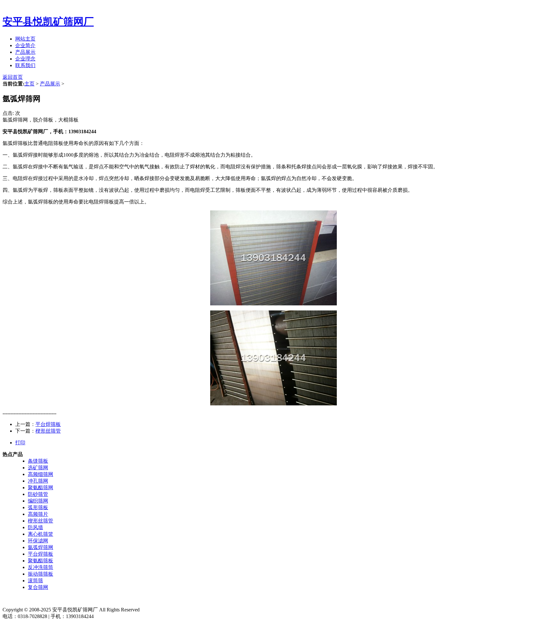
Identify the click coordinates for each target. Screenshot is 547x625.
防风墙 (35, 527)
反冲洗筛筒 (40, 567)
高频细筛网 (40, 474)
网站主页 (25, 38)
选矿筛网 (38, 467)
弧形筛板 (38, 507)
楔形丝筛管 (48, 431)
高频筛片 (38, 514)
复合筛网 (38, 587)
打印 (20, 442)
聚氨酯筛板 (40, 560)
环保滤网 (38, 540)
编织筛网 (38, 500)
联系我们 (25, 65)
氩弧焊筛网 (40, 547)
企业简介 (25, 45)
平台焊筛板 (48, 424)
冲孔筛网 (38, 481)
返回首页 (13, 77)
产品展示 (25, 52)
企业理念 (25, 58)
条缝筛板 (38, 461)
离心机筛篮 (40, 534)
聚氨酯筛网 (40, 487)
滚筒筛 (35, 580)
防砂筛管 (38, 494)
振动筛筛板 (40, 574)
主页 (29, 83)
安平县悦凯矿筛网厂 (48, 21)
